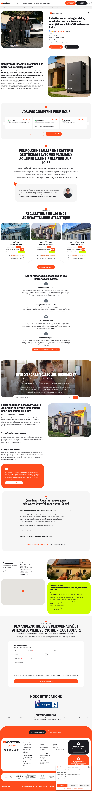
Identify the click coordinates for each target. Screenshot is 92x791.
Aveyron (41, 742)
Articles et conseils (27, 757)
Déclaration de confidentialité (77, 788)
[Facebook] (5, 750)
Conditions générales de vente (29, 786)
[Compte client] (89, 3)
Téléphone (17, 654)
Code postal (18, 658)
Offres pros (26, 746)
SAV (24, 765)
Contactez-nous (27, 763)
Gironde (55, 744)
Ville (32, 658)
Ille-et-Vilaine (56, 746)
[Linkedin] (7, 750)
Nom (55, 650)
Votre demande (19, 662)
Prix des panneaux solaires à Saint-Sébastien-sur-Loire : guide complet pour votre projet (68, 717)
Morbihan (55, 747)
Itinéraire (7, 571)
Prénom (30, 650)
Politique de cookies (67, 788)
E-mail (49, 654)
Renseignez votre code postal (22, 397)
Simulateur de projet (28, 742)
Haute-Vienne (42, 746)
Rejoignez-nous (43, 763)
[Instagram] (10, 750)
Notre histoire (43, 759)
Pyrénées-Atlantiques (58, 749)
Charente (55, 742)
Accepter (62, 785)
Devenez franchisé (44, 762)
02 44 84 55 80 (52, 39)
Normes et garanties (44, 755)
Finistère (41, 744)
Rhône (41, 751)
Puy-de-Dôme (42, 749)
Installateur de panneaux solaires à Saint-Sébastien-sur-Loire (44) (46, 719)
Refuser (73, 785)
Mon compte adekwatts (29, 767)
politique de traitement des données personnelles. (26, 677)
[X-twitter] (15, 750)
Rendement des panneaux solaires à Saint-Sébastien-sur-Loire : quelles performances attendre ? (25, 717)
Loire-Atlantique (43, 747)
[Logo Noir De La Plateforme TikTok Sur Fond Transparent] (12, 750)
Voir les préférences (84, 785)
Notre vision (42, 760)
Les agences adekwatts (45, 741)
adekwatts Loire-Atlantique (17, 255)
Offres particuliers (27, 744)
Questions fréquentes (28, 759)
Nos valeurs (42, 757)
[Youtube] (17, 750)
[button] (89, 767)
